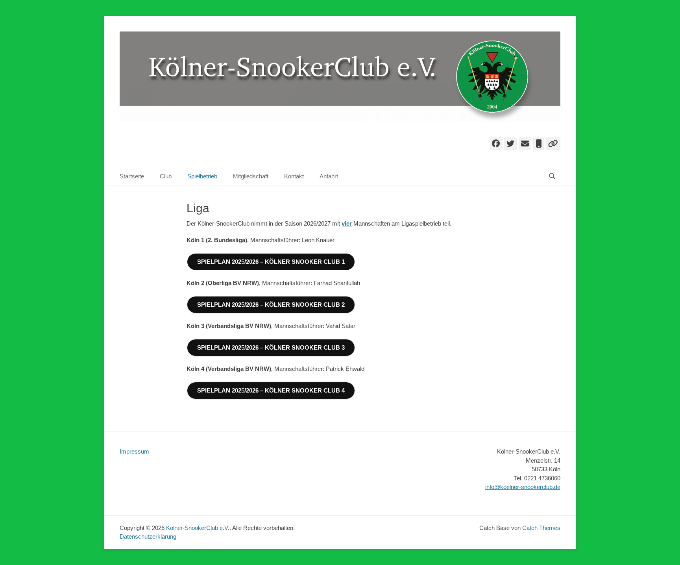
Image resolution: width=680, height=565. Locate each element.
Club (166, 176)
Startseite (132, 176)
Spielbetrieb (202, 176)
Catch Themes (541, 527)
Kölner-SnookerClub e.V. (197, 527)
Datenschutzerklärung (148, 536)
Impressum (134, 451)
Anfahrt (329, 176)
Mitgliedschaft (250, 176)
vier (347, 223)
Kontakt (294, 176)
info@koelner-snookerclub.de (522, 486)
